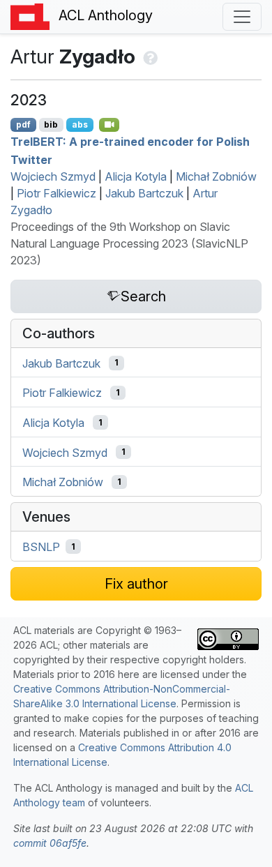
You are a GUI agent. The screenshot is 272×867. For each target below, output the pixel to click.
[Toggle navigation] (242, 17)
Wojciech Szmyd (53, 176)
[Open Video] (109, 125)
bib (51, 124)
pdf (23, 124)
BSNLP (41, 547)
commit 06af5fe (49, 843)
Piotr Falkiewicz (56, 193)
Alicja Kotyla (136, 176)
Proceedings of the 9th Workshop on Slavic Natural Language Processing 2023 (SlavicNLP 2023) (129, 243)
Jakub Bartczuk (144, 193)
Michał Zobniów (216, 176)
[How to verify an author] (149, 56)
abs (80, 124)
